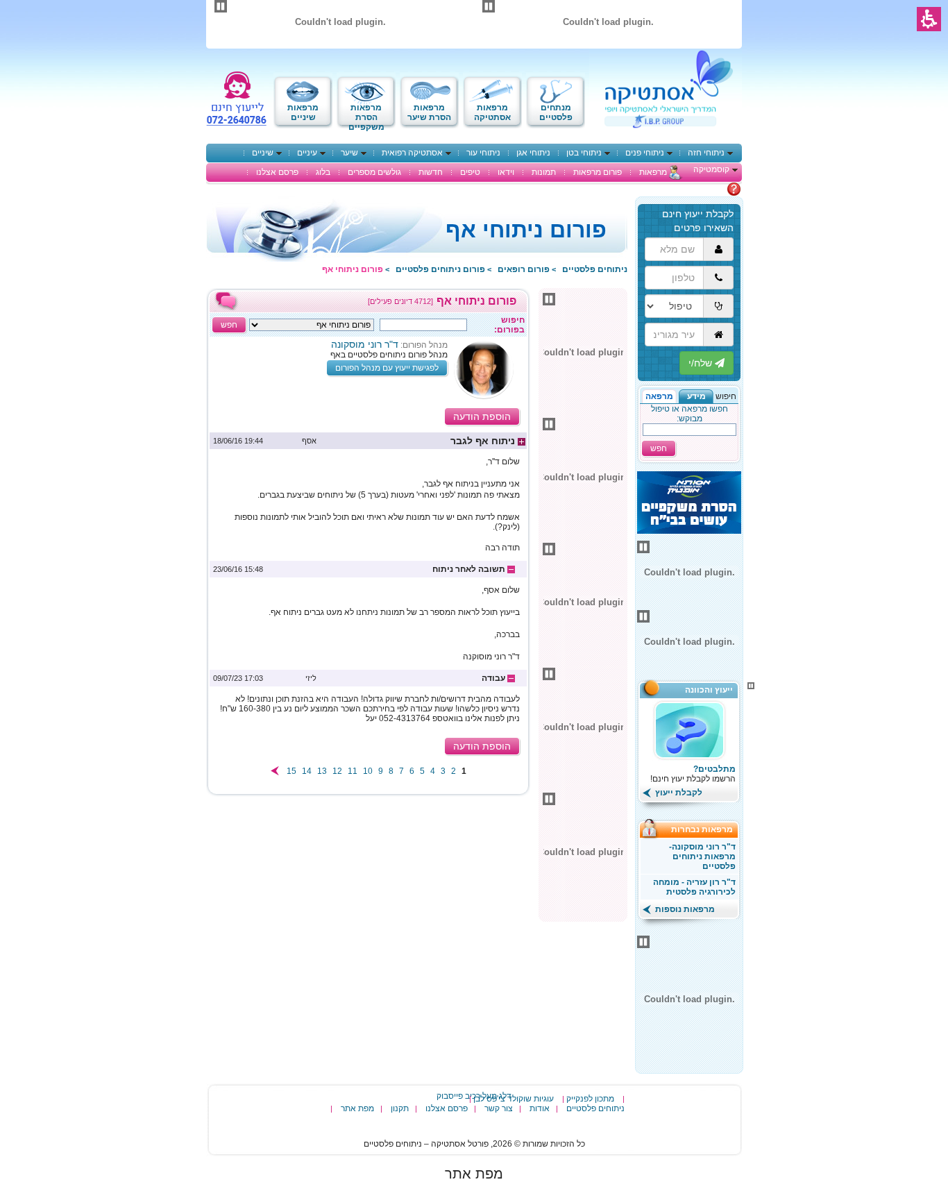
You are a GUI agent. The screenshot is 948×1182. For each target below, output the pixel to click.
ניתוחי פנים (644, 153)
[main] (368, 542)
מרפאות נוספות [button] (684, 909)
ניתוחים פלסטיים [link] (594, 269)
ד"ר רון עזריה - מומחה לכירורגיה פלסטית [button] (694, 887)
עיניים (307, 153)
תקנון (400, 1108)
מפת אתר (357, 1108)
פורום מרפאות (597, 172)
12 (337, 771)
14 (307, 771)
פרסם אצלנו (277, 172)
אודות (540, 1108)
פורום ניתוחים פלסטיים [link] (440, 269)
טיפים (470, 172)
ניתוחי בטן (584, 153)
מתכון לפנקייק (590, 1099)
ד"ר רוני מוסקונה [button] (364, 344)
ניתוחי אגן (533, 153)
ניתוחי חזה (706, 153)
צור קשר (498, 1108)
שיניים (262, 153)
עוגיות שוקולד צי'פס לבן (513, 1099)
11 (352, 771)
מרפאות (653, 172)
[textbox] (423, 325)
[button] (696, 396)
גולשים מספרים (374, 172)
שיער (349, 153)
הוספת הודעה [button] (482, 416)
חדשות (430, 172)
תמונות (544, 172)
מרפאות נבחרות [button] (706, 829)
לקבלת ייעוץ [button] (677, 792)
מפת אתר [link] (474, 1173)
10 (368, 771)
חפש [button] (658, 448)
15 (291, 771)
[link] (368, 441)
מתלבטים (709, 189)
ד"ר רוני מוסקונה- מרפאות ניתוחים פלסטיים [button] (702, 856)
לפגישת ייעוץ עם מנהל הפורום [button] (387, 368)
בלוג (323, 172)
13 (322, 771)
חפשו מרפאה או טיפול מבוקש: (689, 413)
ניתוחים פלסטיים (595, 1108)
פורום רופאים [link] (524, 269)
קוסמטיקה (711, 169)
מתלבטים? (714, 769)
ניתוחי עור (483, 153)
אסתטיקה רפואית (412, 153)
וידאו (506, 172)
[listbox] (311, 325)
